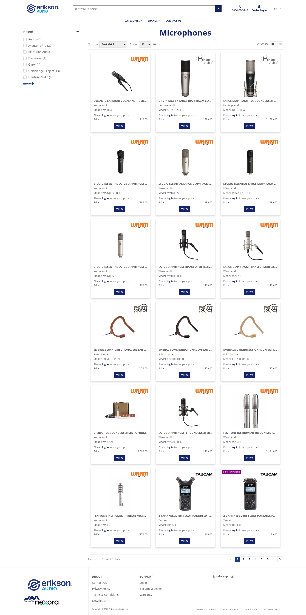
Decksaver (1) (37, 58)
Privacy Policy (101, 589)
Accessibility (270, 609)
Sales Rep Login (225, 576)
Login (143, 583)
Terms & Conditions (105, 595)
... (273, 559)
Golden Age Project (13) (44, 71)
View (119, 126)
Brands (153, 20)
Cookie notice (251, 609)
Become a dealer (151, 589)
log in (105, 115)
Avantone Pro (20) (40, 46)
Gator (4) (34, 64)
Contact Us (173, 20)
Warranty (146, 595)
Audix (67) (34, 39)
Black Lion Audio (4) (41, 52)
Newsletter (99, 601)
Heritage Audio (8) (40, 77)
